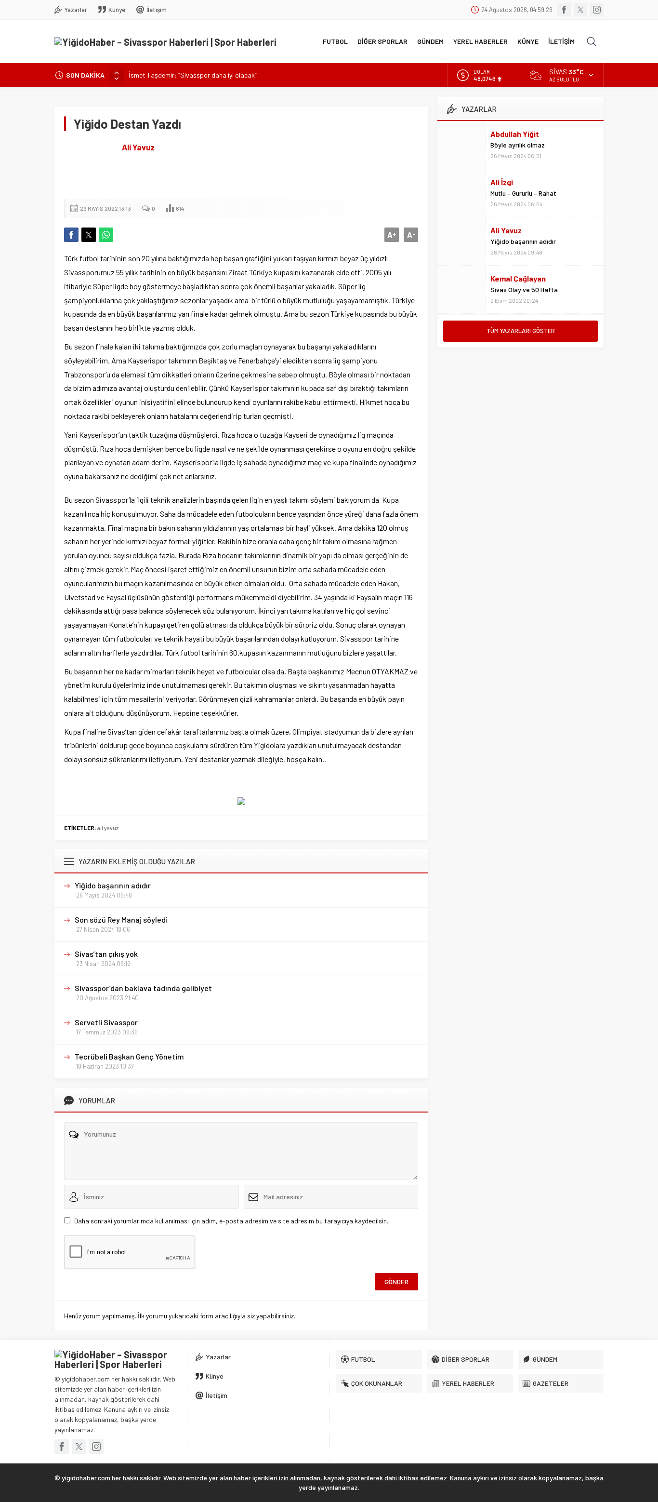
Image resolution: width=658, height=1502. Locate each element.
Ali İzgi (501, 182)
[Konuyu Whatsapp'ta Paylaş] (106, 235)
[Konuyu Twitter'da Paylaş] (88, 235)
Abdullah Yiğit (514, 133)
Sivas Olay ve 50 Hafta (524, 289)
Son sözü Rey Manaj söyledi (121, 919)
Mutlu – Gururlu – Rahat (523, 193)
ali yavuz (107, 827)
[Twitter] (580, 9)
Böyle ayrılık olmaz (517, 145)
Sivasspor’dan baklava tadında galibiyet (143, 987)
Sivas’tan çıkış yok (106, 953)
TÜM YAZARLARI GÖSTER (521, 331)
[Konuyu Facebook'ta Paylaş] (71, 235)
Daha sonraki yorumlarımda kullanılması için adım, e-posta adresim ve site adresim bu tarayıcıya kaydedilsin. (231, 1221)
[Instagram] (597, 9)
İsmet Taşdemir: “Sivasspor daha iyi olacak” (193, 75)
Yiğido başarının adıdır (113, 885)
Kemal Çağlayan (518, 278)
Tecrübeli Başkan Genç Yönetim (129, 1056)
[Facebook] (564, 9)
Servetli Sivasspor (106, 1022)
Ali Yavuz (138, 147)
